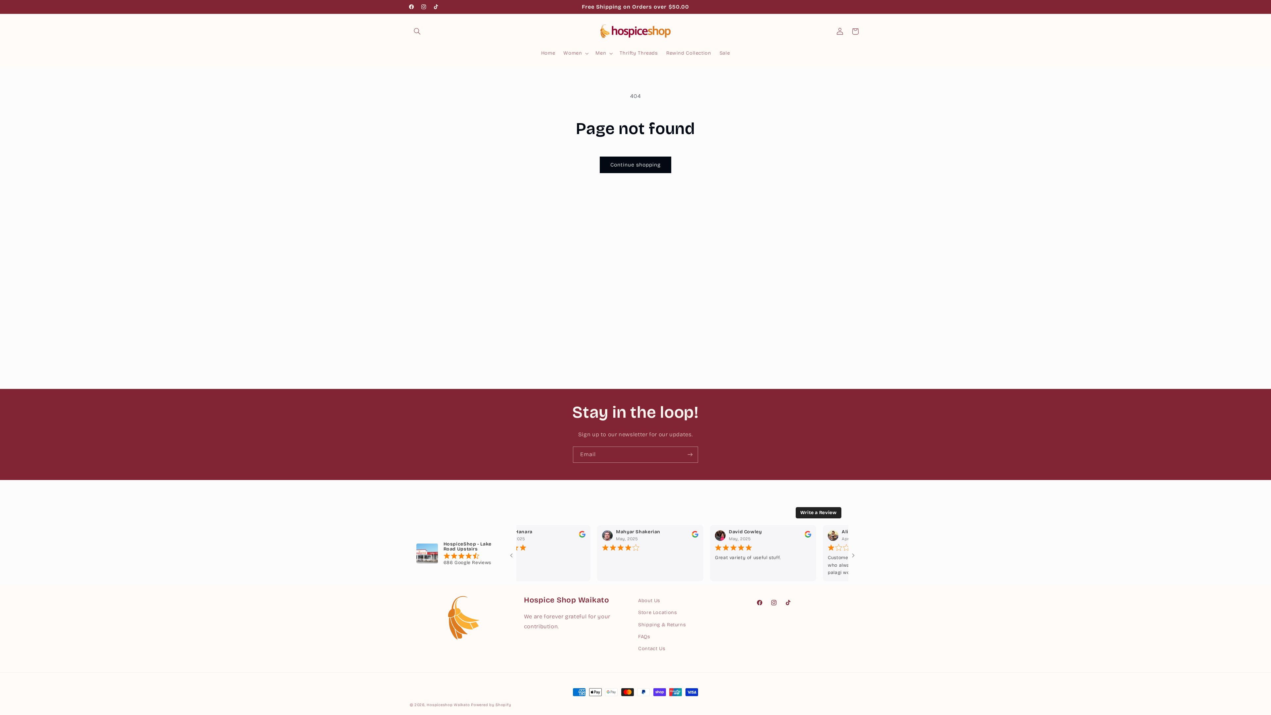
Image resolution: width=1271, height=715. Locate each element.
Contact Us (651, 648)
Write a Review (818, 512)
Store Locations (657, 612)
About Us (649, 600)
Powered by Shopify (491, 704)
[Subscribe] (690, 455)
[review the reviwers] (561, 536)
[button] (417, 31)
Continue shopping (635, 165)
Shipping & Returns (662, 625)
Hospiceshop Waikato (448, 704)
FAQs (644, 637)
